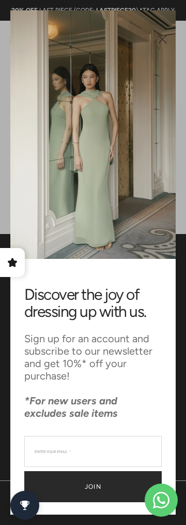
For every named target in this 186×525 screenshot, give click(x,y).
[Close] (162, 39)
